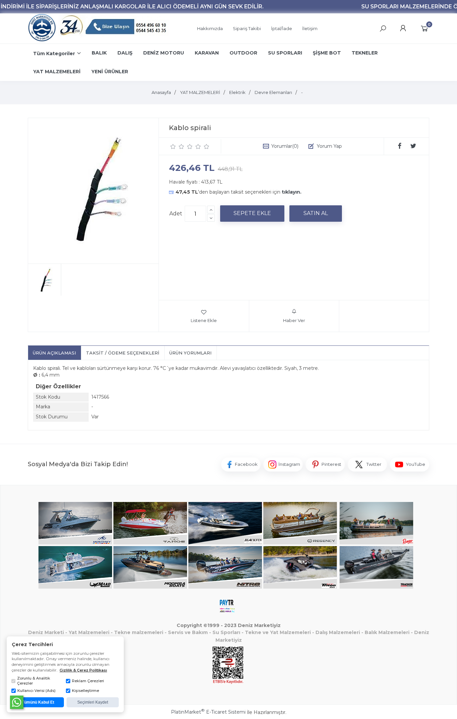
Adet (175, 213)
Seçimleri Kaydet (92, 702)
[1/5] (173, 146)
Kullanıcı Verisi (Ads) (36, 690)
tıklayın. (291, 192)
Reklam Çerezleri (88, 681)
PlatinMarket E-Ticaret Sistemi (208, 712)
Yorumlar (284, 146)
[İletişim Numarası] (114, 28)
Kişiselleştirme (85, 690)
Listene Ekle (204, 320)
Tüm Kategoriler (54, 53)
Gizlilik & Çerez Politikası (83, 670)
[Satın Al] (315, 213)
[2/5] (177, 146)
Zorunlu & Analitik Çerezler (33, 681)
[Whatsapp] (16, 702)
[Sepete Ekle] (252, 213)
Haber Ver (294, 320)
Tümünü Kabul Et (38, 702)
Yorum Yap (329, 146)
